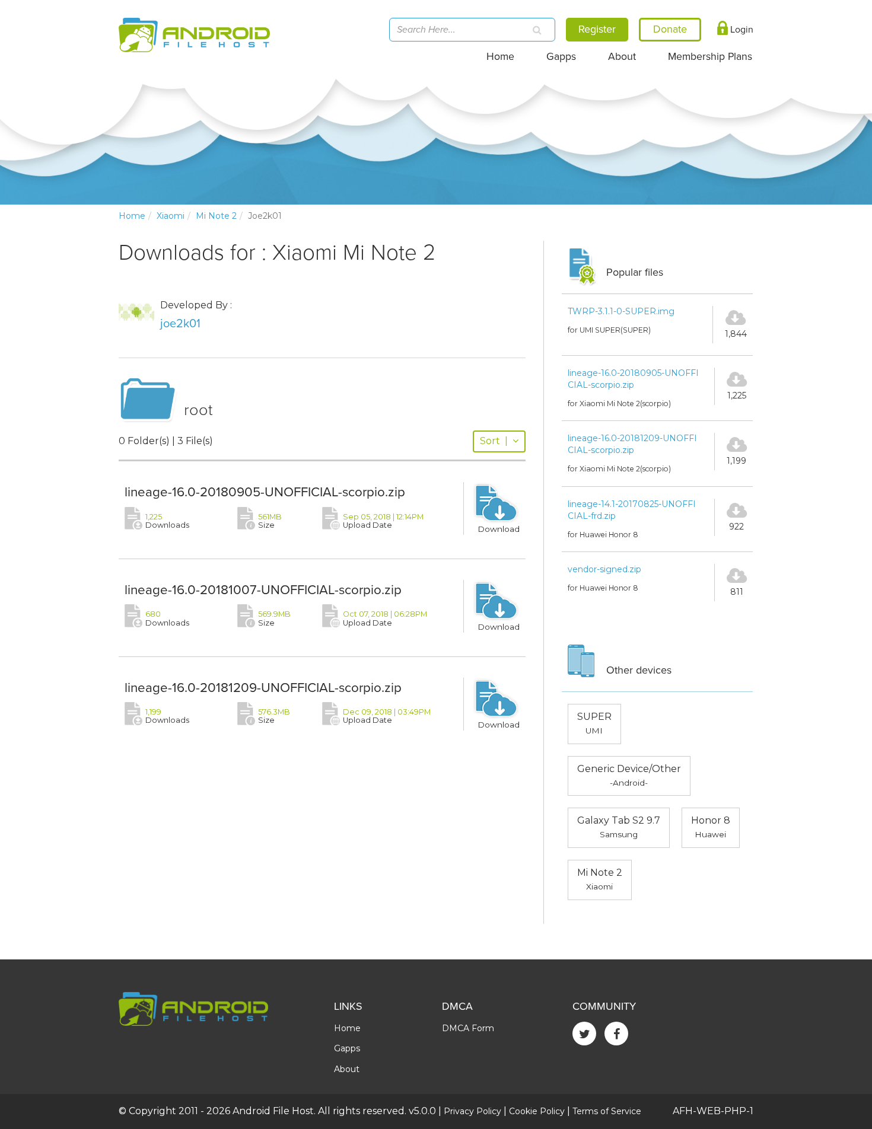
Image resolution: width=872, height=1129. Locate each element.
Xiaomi (170, 216)
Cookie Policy (537, 1111)
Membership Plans (710, 56)
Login (740, 30)
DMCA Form (468, 1028)
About (622, 56)
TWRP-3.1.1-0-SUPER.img (621, 311)
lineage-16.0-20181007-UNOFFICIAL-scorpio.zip (263, 590)
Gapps (561, 56)
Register (597, 29)
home (132, 216)
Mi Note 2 (216, 216)
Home (500, 56)
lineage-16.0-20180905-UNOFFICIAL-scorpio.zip (265, 492)
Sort (494, 441)
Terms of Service (606, 1111)
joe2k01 (180, 324)
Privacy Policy (472, 1111)
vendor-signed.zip (604, 569)
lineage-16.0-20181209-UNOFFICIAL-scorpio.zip (263, 688)
